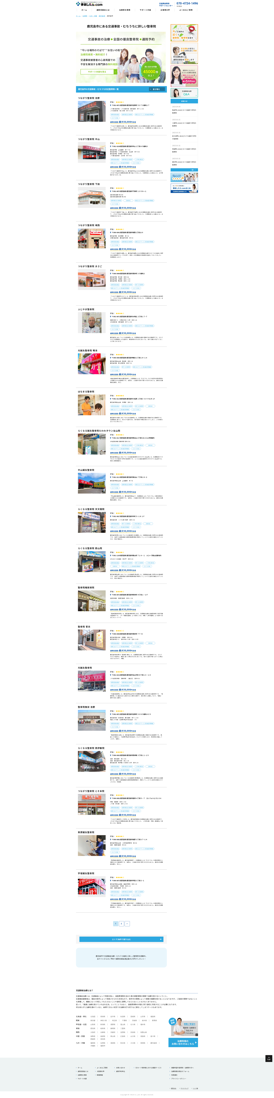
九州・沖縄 (93, 16)
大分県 (132, 1043)
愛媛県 (92, 1039)
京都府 (112, 1032)
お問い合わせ (120, 1068)
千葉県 (124, 1020)
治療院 (85, 16)
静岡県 (112, 1028)
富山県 (122, 1024)
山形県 (142, 1016)
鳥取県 (92, 1036)
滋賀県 (122, 1032)
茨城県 (134, 1020)
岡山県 (112, 1036)
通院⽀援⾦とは (103, 10)
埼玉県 (114, 1020)
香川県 (152, 1036)
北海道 (92, 1016)
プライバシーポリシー (178, 1079)
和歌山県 (143, 1032)
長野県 (112, 1024)
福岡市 (102, 1046)
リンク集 (195, 1088)
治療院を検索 (124, 10)
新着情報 (100, 1075)
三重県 (122, 1028)
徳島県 (142, 1036)
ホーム (84, 10)
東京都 (92, 1020)
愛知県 (92, 1028)
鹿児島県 (102, 16)
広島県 (122, 1036)
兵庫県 (102, 1032)
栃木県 (144, 1020)
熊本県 (122, 1043)
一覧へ (192, 170)
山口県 (132, 1036)
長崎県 (112, 1043)
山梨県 (92, 1024)
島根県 (102, 1036)
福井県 (142, 1024)
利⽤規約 (174, 1075)
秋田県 (122, 1016)
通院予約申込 (120, 1071)
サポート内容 (145, 10)
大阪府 (92, 1032)
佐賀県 (102, 1043)
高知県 (102, 1039)
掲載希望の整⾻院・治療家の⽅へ (182, 1068)
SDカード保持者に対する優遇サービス (148, 1068)
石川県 (132, 1024)
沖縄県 (92, 1046)
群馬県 (154, 1020)
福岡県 (92, 1043)
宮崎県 (142, 1043)
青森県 (102, 1016)
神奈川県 (103, 1020)
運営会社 (173, 1088)
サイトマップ (184, 1088)
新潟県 (102, 1024)
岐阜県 (102, 1028)
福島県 (152, 1016)
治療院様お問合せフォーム (180, 1071)
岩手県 (112, 1016)
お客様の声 (165, 10)
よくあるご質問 (186, 10)
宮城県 (132, 1016)
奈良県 (132, 1032)
